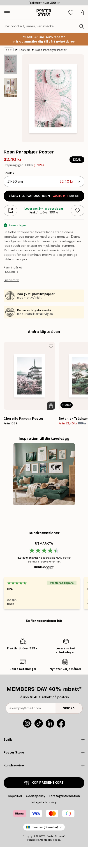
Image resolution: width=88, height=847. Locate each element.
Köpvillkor (15, 796)
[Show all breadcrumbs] (9, 50)
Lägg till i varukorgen (44, 196)
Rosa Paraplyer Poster (51, 50)
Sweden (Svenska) (45, 827)
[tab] (70, 13)
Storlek (9, 173)
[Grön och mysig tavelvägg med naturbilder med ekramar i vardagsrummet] (44, 474)
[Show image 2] (10, 87)
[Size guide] (10, 210)
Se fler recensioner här (44, 621)
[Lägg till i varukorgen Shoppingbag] (51, 406)
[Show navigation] (7, 13)
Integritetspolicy (44, 802)
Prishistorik (11, 280)
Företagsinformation (64, 796)
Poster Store (54, 836)
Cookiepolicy (35, 796)
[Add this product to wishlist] (77, 210)
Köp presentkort (48, 783)
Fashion (24, 50)
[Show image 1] (10, 64)
